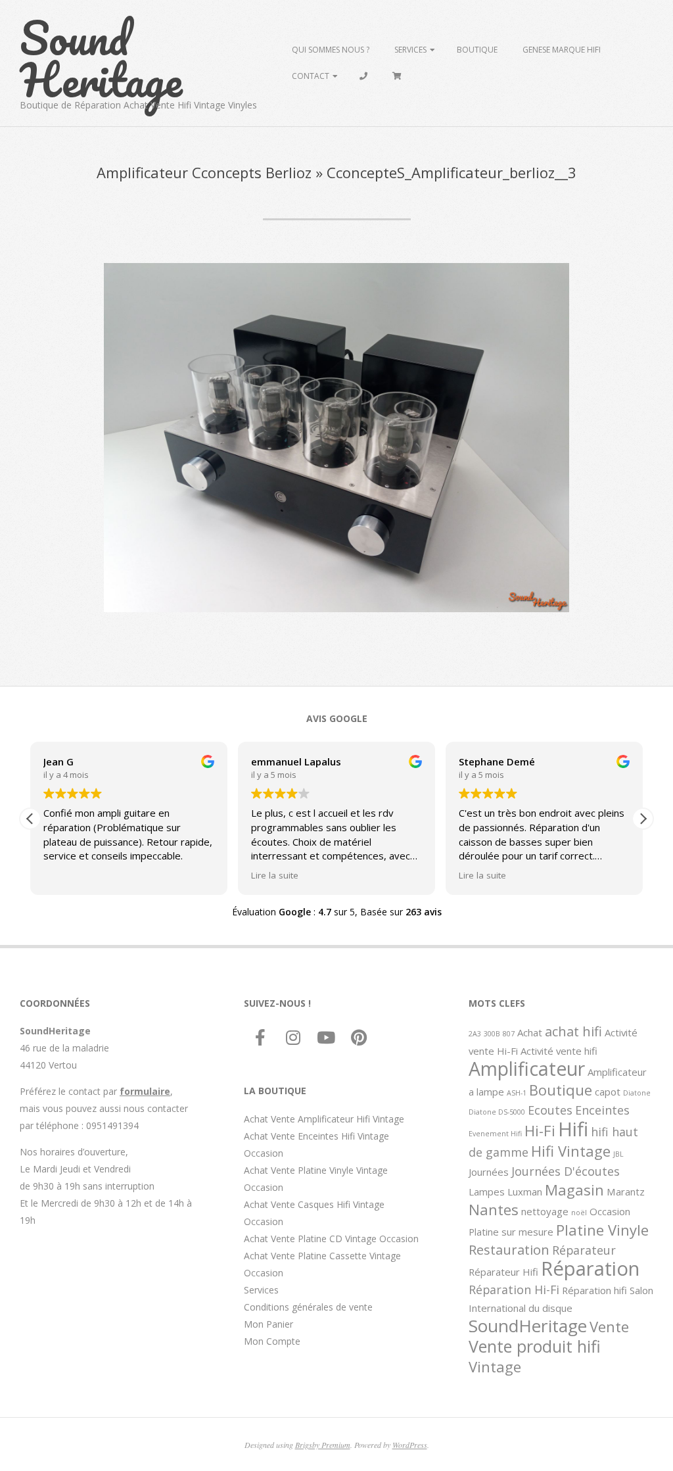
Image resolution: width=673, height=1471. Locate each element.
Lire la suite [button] (274, 875)
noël (579, 1212)
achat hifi (573, 1031)
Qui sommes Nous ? (330, 49)
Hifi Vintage (571, 1151)
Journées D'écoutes (565, 1171)
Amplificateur (527, 1068)
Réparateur (584, 1250)
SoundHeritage (528, 1326)
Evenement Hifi (495, 1133)
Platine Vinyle (602, 1230)
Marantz (626, 1191)
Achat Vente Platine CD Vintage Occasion (331, 1238)
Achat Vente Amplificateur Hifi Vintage (324, 1119)
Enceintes (602, 1110)
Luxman (524, 1191)
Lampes (487, 1191)
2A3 (475, 1033)
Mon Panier (268, 1324)
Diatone (637, 1092)
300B (492, 1033)
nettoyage (545, 1211)
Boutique (477, 49)
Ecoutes (550, 1110)
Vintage (495, 1366)
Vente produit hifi (535, 1346)
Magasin (574, 1189)
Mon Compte (272, 1341)
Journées (489, 1171)
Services (410, 49)
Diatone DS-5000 (497, 1112)
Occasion (610, 1211)
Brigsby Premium (322, 1444)
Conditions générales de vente (308, 1307)
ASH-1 (516, 1092)
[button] (643, 819)
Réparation (590, 1268)
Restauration (509, 1249)
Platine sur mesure (511, 1231)
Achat (529, 1032)
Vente (609, 1326)
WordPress (409, 1444)
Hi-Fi (539, 1130)
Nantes (494, 1209)
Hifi (573, 1129)
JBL (618, 1154)
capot (607, 1091)
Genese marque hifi (561, 49)
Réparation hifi (594, 1290)
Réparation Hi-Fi (514, 1289)
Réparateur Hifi (503, 1271)
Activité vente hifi (559, 1050)
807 (509, 1033)
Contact (310, 76)
